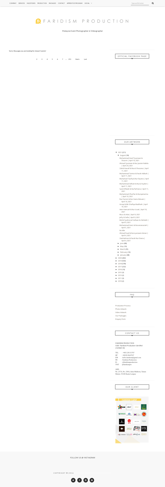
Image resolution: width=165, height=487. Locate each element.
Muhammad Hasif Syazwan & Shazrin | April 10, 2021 (131, 159)
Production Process (123, 305)
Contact (61, 3)
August (123, 155)
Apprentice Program (74, 3)
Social (87, 3)
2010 (120, 281)
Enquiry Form (120, 319)
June (122, 243)
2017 (120, 266)
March (122, 249)
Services (21, 3)
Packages (52, 3)
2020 (120, 258)
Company (12, 3)
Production (42, 3)
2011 (120, 278)
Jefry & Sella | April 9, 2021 (129, 217)
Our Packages (120, 316)
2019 (120, 261)
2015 (120, 272)
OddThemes (105, 473)
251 (69, 59)
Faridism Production (86, 473)
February (124, 252)
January (123, 255)
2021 (120, 152)
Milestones (31, 3)
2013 (120, 275)
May (122, 246)
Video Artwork (120, 312)
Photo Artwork (120, 309)
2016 (120, 269)
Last (85, 59)
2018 (120, 263)
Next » (77, 59)
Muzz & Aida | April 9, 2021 (129, 214)
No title (122, 230)
